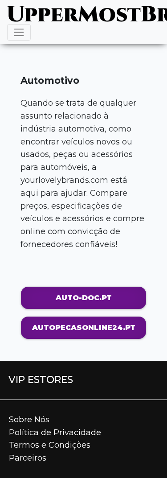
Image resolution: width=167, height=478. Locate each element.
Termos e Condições (49, 445)
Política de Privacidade (55, 432)
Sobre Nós (29, 419)
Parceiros (27, 458)
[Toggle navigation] (19, 32)
